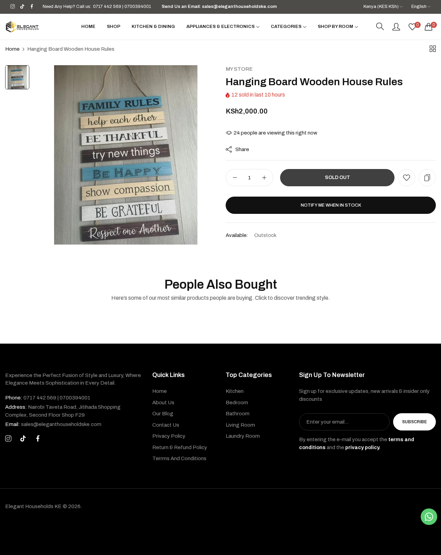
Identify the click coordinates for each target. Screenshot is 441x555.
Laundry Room (243, 436)
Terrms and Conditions (179, 458)
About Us (163, 402)
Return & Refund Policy (179, 447)
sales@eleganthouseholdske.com (53, 424)
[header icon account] (396, 26)
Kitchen (235, 391)
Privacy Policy (168, 436)
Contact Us (165, 425)
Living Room (240, 425)
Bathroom (237, 413)
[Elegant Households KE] (22, 27)
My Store (239, 69)
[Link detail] (12, 6)
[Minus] (235, 178)
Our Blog (162, 413)
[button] (406, 177)
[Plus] (264, 178)
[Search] (380, 26)
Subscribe (414, 421)
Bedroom (237, 402)
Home (12, 49)
